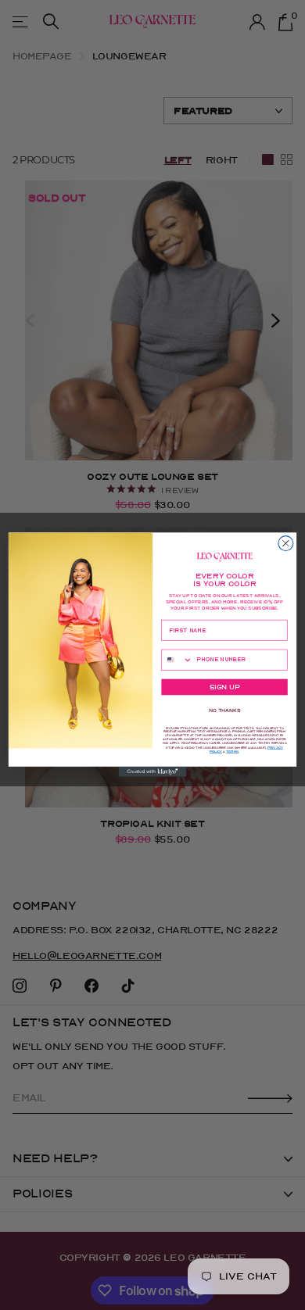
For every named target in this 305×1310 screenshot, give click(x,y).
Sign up (224, 688)
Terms (232, 752)
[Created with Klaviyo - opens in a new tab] (153, 772)
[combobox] (177, 660)
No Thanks (224, 711)
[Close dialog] (285, 543)
